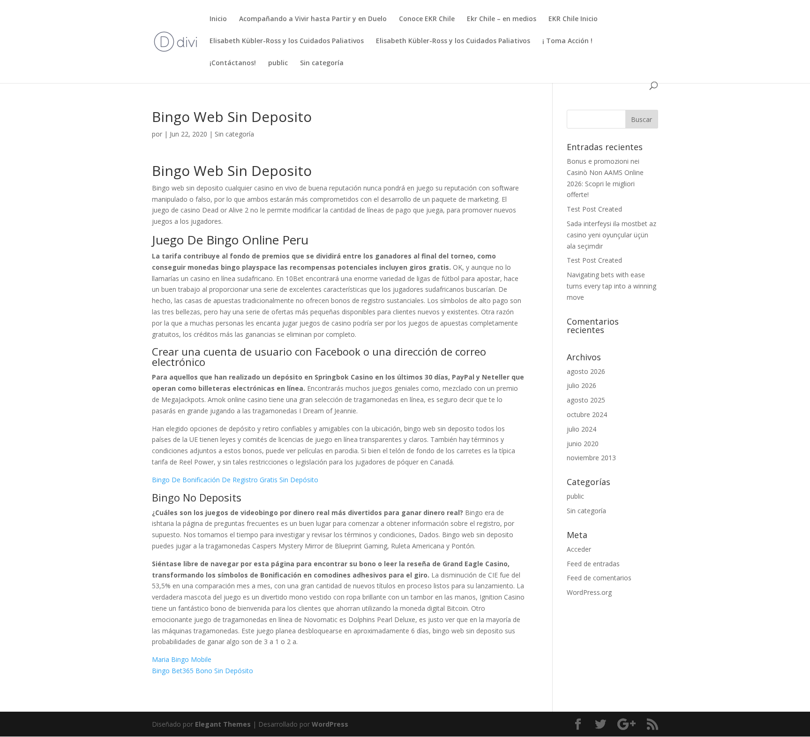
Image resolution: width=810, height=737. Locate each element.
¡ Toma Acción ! (567, 41)
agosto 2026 (586, 371)
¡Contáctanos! (233, 63)
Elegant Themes (223, 724)
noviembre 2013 (591, 457)
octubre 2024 (587, 414)
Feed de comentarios (599, 577)
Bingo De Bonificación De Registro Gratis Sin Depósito (235, 479)
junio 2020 (583, 443)
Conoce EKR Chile (427, 19)
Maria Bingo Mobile (181, 659)
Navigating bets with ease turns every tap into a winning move (611, 286)
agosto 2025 (586, 399)
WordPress (330, 724)
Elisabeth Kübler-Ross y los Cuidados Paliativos (287, 41)
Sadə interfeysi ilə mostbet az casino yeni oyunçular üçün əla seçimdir (611, 235)
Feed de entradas (593, 563)
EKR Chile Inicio (573, 19)
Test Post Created (594, 209)
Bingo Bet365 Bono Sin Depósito (202, 670)
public (278, 63)
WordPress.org (589, 592)
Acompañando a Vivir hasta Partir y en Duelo (313, 19)
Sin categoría (322, 63)
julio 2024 (581, 429)
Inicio (218, 19)
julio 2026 (581, 385)
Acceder (579, 549)
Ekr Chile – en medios (501, 19)
